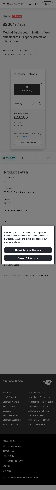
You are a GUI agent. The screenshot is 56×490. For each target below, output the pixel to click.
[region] (28, 245)
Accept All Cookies (28, 258)
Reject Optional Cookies (28, 250)
